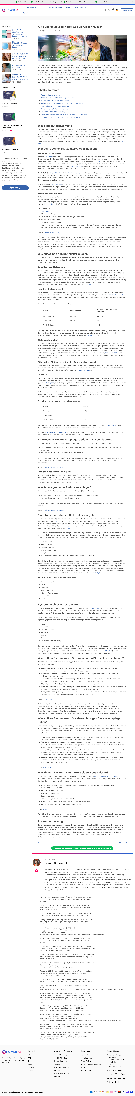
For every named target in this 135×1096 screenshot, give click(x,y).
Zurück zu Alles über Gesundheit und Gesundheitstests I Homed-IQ (83, 848)
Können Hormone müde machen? (18, 66)
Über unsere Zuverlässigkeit (15, 188)
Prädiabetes (45, 211)
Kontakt (26, 13)
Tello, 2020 (111, 425)
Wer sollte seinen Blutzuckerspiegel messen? (57, 98)
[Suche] (105, 10)
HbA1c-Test (43, 375)
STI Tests (84, 1067)
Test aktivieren (127, 10)
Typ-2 (66, 521)
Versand (57, 1064)
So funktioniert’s (87, 1058)
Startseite (5, 18)
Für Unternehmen (55, 7)
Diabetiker (49, 157)
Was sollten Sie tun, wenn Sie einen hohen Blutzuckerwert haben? (65, 114)
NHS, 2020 (47, 767)
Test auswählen (29, 7)
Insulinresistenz (76, 166)
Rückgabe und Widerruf (62, 1067)
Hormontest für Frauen (10, 149)
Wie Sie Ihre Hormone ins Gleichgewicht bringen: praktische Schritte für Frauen (20, 55)
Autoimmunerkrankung (76, 173)
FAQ (29, 1058)
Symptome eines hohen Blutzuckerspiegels (56, 109)
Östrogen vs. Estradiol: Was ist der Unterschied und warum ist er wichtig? (20, 77)
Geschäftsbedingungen (62, 1055)
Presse (30, 1070)
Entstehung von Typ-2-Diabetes (106, 776)
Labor (30, 1064)
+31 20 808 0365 (115, 1070)
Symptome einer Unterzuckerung (53, 112)
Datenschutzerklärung (62, 1061)
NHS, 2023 (48, 699)
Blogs (68, 7)
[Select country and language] (117, 10)
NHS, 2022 (70, 528)
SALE (42, 7)
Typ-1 (57, 521)
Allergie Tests (86, 1070)
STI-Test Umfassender (10, 103)
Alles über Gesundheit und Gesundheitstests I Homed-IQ (26, 18)
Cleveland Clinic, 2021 (115, 295)
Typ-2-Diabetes (56, 184)
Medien (31, 1067)
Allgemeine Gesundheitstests (91, 1064)
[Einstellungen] (109, 10)
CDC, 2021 (96, 608)
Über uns (31, 1055)
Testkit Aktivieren (87, 1061)
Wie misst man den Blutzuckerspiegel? (55, 100)
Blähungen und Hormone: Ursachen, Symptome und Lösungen (19, 44)
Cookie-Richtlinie (60, 1058)
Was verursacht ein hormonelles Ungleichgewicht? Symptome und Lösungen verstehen (19, 32)
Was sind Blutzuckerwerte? (51, 95)
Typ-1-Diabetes (56, 173)
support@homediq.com (117, 1074)
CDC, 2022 (98, 161)
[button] (112, 10)
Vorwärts (122, 842)
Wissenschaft (80, 7)
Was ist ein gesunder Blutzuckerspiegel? (55, 106)
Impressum (58, 1070)
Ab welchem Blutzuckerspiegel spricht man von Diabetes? (62, 103)
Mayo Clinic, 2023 (111, 353)
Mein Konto (85, 1055)
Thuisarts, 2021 (49, 233)
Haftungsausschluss (61, 1073)
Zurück (42, 842)
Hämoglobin (50, 383)
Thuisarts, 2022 (92, 335)
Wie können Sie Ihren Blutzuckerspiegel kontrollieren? (61, 117)
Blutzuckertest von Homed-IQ (55, 432)
